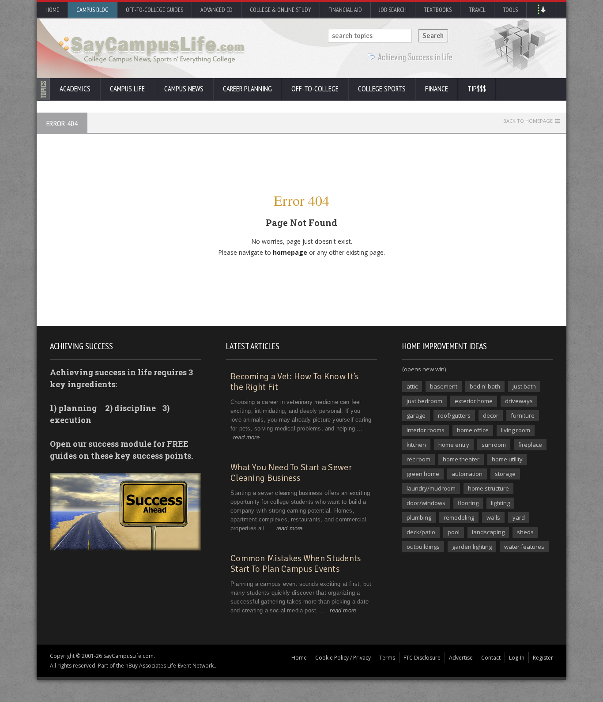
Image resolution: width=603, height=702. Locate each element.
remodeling (459, 517)
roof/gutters (454, 415)
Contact (491, 657)
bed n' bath (485, 386)
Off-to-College (315, 89)
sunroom (494, 445)
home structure (488, 488)
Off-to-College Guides (154, 10)
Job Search (393, 10)
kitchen (416, 445)
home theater (461, 459)
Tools (510, 10)
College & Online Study (280, 10)
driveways (519, 401)
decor (490, 415)
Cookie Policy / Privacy (343, 657)
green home (423, 474)
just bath (524, 386)
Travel (477, 10)
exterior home (474, 401)
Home (52, 10)
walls (493, 517)
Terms (387, 657)
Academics (75, 89)
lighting (500, 503)
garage (416, 415)
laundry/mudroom (431, 488)
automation (467, 474)
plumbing (419, 517)
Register (543, 657)
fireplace (530, 445)
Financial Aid (345, 10)
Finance (436, 89)
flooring (468, 503)
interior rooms (426, 430)
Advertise (461, 657)
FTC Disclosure (422, 657)
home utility (507, 459)
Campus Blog (92, 10)
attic (412, 386)
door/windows (426, 503)
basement (443, 386)
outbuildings (423, 547)
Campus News (184, 89)
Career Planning (247, 89)
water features (524, 547)
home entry (453, 445)
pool (454, 532)
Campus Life (127, 89)
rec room (418, 459)
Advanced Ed (216, 10)
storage (505, 474)
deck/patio (421, 532)
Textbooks (438, 10)
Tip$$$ (476, 89)
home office (473, 430)
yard (519, 517)
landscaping (488, 532)
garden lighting (472, 547)
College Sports (382, 89)
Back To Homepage (528, 121)
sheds (525, 532)
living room (515, 430)
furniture (523, 415)
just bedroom (424, 401)
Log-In (516, 657)
